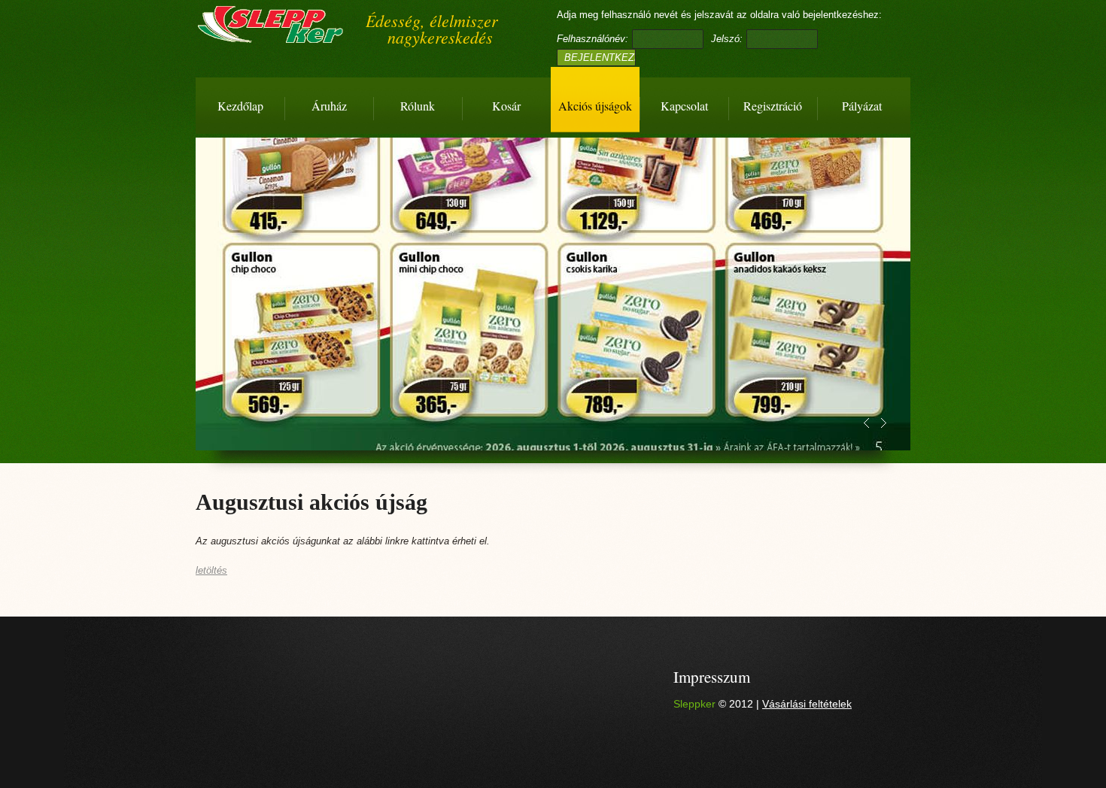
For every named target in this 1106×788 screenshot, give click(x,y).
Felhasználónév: (592, 38)
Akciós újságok (595, 106)
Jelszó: (727, 38)
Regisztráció (772, 106)
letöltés (211, 570)
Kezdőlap (240, 106)
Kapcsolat (684, 106)
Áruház (329, 106)
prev (866, 423)
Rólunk (417, 106)
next (883, 423)
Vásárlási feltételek (807, 704)
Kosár (506, 106)
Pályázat (862, 106)
